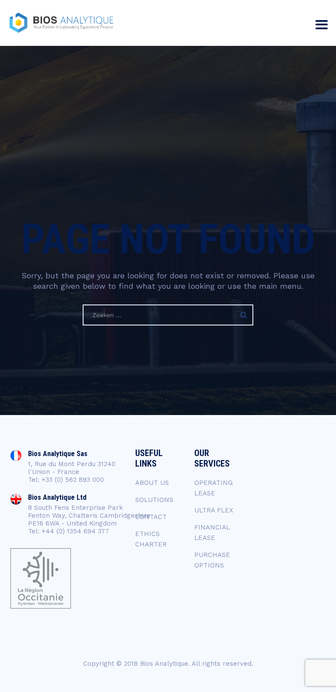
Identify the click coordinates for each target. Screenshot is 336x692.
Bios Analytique (164, 664)
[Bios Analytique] (61, 23)
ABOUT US (152, 483)
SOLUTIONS (154, 500)
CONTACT (151, 517)
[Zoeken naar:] (168, 314)
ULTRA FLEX (213, 510)
